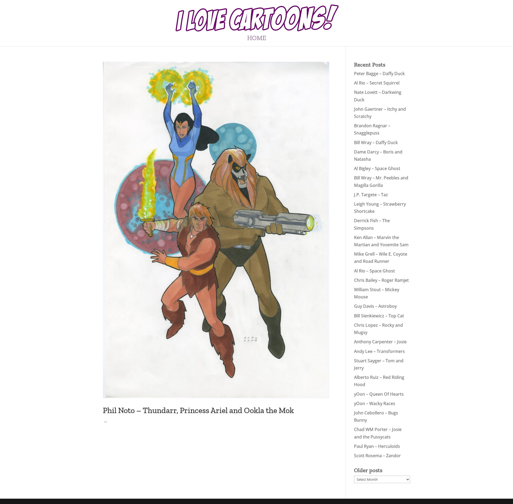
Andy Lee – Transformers (379, 351)
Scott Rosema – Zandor (377, 456)
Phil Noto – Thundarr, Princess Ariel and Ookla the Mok (198, 410)
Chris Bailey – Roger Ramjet (381, 280)
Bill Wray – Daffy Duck (376, 142)
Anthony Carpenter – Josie (380, 342)
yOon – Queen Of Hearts (379, 394)
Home (256, 39)
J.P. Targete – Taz (371, 195)
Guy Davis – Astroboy (375, 306)
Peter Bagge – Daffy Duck (379, 73)
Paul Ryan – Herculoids (377, 446)
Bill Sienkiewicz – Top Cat (379, 316)
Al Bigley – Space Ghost (377, 168)
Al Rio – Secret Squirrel (376, 83)
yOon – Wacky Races (374, 403)
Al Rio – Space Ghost (374, 271)
